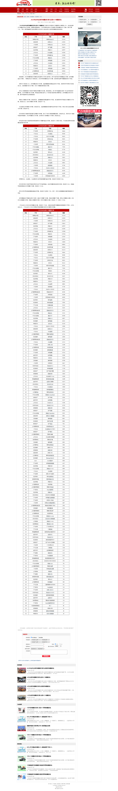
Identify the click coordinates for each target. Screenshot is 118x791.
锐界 (51, 336)
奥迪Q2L (50, 313)
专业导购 (73, 9)
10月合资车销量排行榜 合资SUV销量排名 (38, 677)
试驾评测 (66, 11)
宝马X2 (50, 358)
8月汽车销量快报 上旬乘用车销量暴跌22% (89, 80)
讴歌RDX (50, 553)
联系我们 (59, 783)
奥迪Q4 (48, 468)
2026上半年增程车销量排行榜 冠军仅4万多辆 (89, 78)
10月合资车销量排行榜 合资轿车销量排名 (38, 686)
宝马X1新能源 (50, 613)
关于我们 (50, 783)
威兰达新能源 (51, 497)
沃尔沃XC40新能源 (50, 518)
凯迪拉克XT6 (50, 339)
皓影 (51, 60)
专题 (31, 11)
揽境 (51, 331)
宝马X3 (50, 65)
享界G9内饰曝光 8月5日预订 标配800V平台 (87, 52)
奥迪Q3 (50, 149)
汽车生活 (90, 9)
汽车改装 (97, 11)
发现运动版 (51, 379)
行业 (27, 11)
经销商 (60, 11)
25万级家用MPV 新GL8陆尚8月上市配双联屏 (87, 50)
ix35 (51, 152)
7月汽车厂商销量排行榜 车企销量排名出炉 (89, 63)
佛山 (23, 13)
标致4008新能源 (50, 611)
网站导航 (63, 783)
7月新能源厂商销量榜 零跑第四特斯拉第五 (89, 67)
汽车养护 (97, 9)
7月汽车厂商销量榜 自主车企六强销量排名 (89, 76)
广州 (26, 13)
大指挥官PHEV (51, 603)
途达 (51, 423)
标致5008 (50, 450)
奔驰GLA (50, 318)
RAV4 (51, 44)
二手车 (60, 9)
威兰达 (51, 55)
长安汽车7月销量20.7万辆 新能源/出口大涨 (89, 82)
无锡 (31, 13)
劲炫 (51, 529)
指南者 (51, 555)
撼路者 (51, 508)
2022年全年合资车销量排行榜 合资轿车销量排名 (40, 668)
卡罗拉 (50, 144)
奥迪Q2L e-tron (50, 516)
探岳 (51, 133)
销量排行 (73, 11)
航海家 (51, 368)
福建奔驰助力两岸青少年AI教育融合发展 (38, 725)
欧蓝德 (51, 305)
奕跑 (51, 400)
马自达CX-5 (50, 365)
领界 (51, 442)
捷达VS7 (50, 315)
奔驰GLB (50, 157)
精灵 (51, 460)
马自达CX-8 (50, 537)
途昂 (51, 162)
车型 (51, 9)
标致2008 (50, 408)
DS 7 (50, 605)
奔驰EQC (50, 492)
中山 (28, 13)
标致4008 (50, 373)
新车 (23, 11)
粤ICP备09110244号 (59, 788)
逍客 (51, 47)
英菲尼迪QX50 (50, 479)
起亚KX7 (50, 597)
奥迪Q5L (50, 57)
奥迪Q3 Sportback (50, 413)
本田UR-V (50, 329)
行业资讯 (37, 16)
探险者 (51, 350)
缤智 (51, 68)
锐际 (51, 321)
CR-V (51, 42)
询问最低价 (34, 637)
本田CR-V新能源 (50, 416)
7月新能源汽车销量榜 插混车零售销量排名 (39, 774)
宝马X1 (50, 141)
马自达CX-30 (50, 405)
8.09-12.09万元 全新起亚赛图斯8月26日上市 (89, 48)
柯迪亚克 (52, 455)
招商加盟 (68, 783)
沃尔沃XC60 (50, 154)
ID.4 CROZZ (51, 168)
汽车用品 (90, 11)
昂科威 (51, 71)
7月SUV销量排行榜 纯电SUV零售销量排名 (39, 734)
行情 (31, 9)
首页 (23, 9)
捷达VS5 (50, 147)
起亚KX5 (50, 534)
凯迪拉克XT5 (50, 170)
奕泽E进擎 (51, 568)
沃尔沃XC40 (50, 384)
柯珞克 (51, 445)
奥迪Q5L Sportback (50, 394)
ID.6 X (51, 402)
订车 (56, 9)
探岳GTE (49, 429)
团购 (51, 11)
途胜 (51, 300)
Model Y (52, 39)
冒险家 (51, 302)
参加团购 (41, 637)
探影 (51, 342)
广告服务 (54, 783)
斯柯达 (36, 392)
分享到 (19, 660)
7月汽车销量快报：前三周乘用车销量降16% (89, 69)
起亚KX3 (49, 381)
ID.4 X (20, 207)
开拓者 (51, 487)
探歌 (53, 136)
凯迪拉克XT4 (50, 310)
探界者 (51, 334)
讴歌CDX (50, 574)
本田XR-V (50, 73)
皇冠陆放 (50, 165)
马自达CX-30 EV (50, 592)
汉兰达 (51, 139)
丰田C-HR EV (50, 589)
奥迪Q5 (48, 521)
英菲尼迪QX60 (50, 576)
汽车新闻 (32, 16)
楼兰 (51, 431)
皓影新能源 (51, 463)
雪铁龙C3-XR (50, 524)
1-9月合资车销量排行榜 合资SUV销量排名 (39, 695)
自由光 (51, 587)
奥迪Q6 (50, 571)
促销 (36, 9)
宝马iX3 (50, 323)
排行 (56, 11)
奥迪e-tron (50, 563)
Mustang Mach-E (50, 458)
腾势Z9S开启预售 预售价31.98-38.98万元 (86, 53)
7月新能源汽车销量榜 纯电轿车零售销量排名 (39, 765)
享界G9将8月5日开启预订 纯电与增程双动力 (87, 55)
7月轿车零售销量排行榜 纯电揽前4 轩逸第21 (89, 65)
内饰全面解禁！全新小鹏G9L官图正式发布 (87, 57)
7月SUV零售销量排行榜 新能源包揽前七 (89, 71)
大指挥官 (51, 489)
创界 (52, 566)
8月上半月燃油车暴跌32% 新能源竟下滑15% (39, 716)
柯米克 (51, 392)
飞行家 (51, 421)
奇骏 (58, 90)
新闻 (27, 9)
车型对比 (66, 9)
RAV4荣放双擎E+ (51, 503)
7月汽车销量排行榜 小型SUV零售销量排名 (39, 707)
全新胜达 (51, 476)
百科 (36, 11)
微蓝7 (51, 582)
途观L (51, 52)
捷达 (38, 147)
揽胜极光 (51, 389)
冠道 (51, 173)
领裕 (51, 418)
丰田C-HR (50, 344)
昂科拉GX (51, 426)
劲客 (51, 410)
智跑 (51, 355)
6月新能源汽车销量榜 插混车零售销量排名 (89, 74)
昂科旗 (51, 347)
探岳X (51, 387)
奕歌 (51, 547)
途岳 (51, 63)
